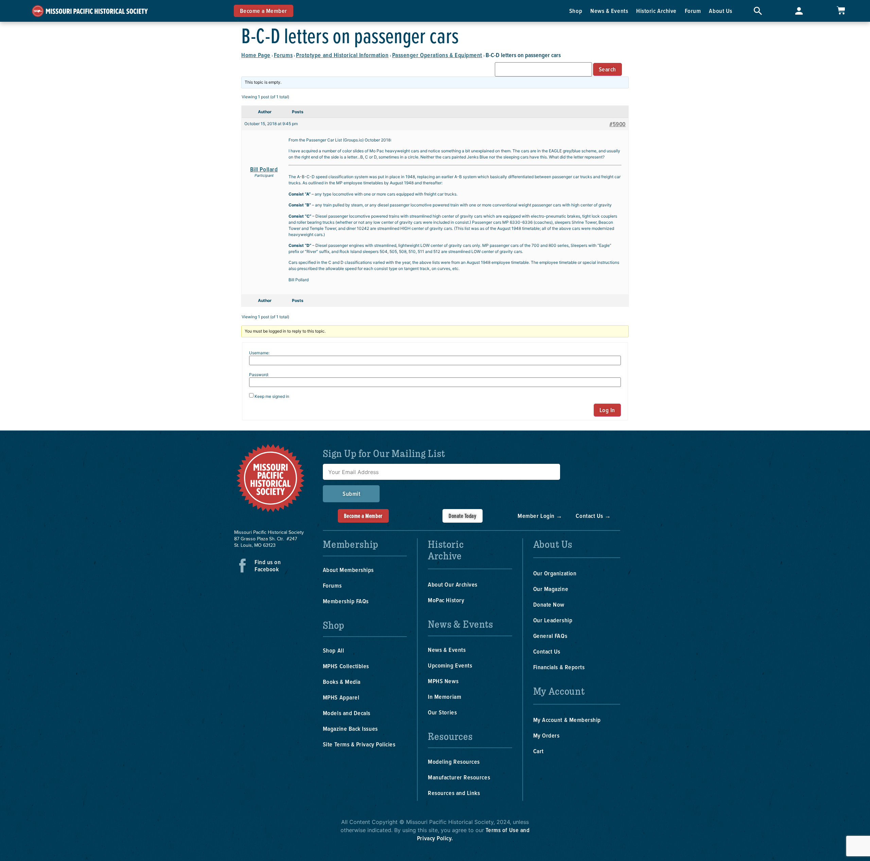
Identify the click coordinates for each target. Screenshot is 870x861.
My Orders (546, 735)
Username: (259, 353)
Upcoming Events (450, 665)
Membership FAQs (346, 601)
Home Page (256, 55)
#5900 (617, 124)
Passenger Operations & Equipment (437, 55)
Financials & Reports (559, 667)
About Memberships (348, 569)
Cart (538, 751)
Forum (693, 10)
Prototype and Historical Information (342, 55)
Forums (283, 55)
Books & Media (342, 681)
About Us (720, 10)
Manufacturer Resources (459, 777)
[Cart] (841, 10)
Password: (259, 375)
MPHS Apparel (341, 697)
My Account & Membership (567, 719)
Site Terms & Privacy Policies (359, 744)
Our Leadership (553, 620)
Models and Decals (346, 713)
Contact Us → (593, 515)
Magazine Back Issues (350, 728)
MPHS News (443, 681)
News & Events (609, 10)
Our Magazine (550, 589)
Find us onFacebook (268, 565)
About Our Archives (452, 584)
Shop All (333, 650)
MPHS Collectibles (346, 666)
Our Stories (442, 712)
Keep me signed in (272, 396)
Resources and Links (454, 793)
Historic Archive (656, 10)
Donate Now (548, 604)
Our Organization (555, 573)
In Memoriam (444, 696)
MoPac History (446, 600)
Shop (575, 10)
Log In (607, 410)
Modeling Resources (454, 761)
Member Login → (540, 515)
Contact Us (546, 651)
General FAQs (550, 635)
